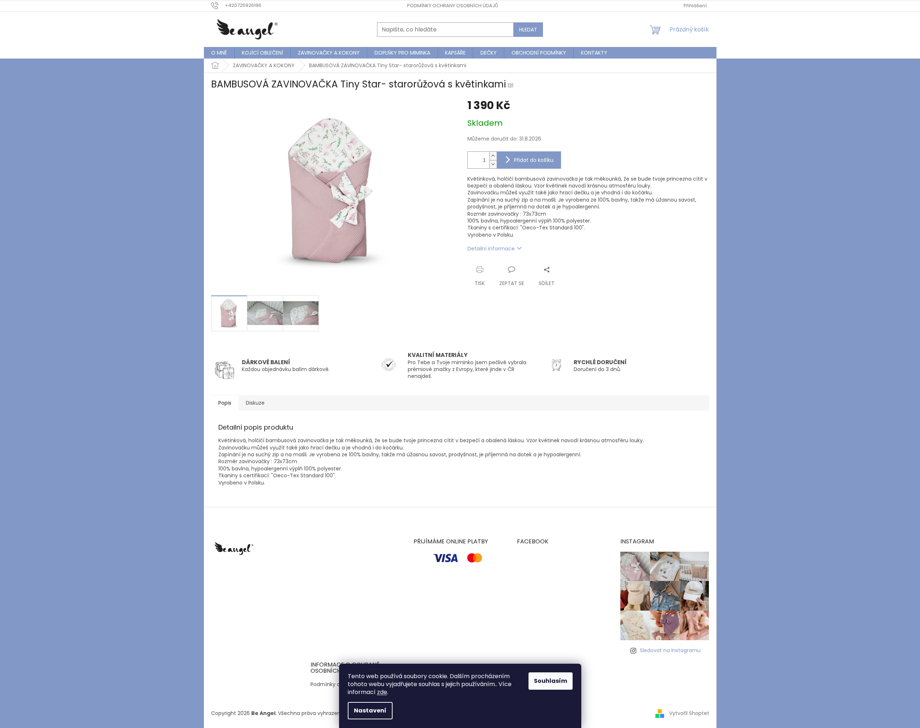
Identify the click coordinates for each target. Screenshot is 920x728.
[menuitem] (219, 53)
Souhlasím (550, 681)
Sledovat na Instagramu (670, 650)
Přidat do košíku (533, 160)
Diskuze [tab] (255, 402)
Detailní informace (491, 248)
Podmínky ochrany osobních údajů (452, 5)
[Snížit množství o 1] (493, 164)
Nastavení (370, 710)
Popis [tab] (224, 402)
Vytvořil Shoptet (689, 713)
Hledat (528, 29)
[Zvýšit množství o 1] (493, 156)
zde (382, 692)
